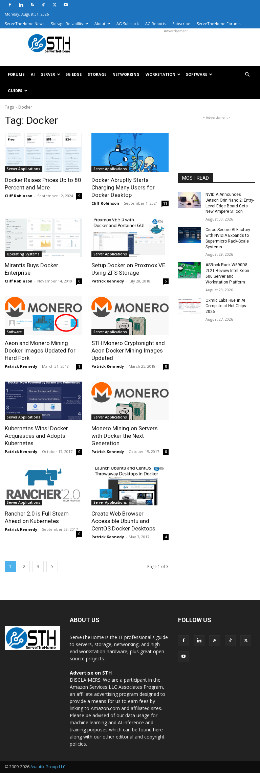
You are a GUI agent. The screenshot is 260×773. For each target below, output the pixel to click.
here (158, 729)
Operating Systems (23, 254)
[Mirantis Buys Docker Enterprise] (43, 238)
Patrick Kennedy (107, 280)
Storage (97, 74)
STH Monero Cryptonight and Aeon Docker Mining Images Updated (128, 350)
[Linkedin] (21, 4)
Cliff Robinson (18, 195)
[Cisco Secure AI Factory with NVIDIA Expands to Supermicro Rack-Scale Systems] (189, 235)
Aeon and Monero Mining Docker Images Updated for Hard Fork (40, 350)
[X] (54, 4)
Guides (15, 90)
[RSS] (32, 4)
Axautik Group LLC (48, 767)
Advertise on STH (91, 672)
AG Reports (155, 23)
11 (165, 203)
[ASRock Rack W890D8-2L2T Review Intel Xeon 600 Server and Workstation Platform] (189, 270)
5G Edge (74, 74)
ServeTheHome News (24, 23)
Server (48, 74)
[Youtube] (66, 4)
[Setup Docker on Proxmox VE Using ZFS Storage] (130, 238)
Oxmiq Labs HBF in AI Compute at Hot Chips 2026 (225, 306)
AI (33, 74)
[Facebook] (10, 4)
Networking (125, 74)
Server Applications (23, 168)
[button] (247, 74)
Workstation (160, 74)
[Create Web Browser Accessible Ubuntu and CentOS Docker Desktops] (130, 486)
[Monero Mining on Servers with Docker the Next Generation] (130, 401)
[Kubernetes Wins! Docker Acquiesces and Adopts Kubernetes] (43, 401)
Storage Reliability (67, 23)
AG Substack (127, 23)
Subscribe (181, 23)
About (99, 23)
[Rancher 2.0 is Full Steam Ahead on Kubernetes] (43, 486)
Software (196, 74)
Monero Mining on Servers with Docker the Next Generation (124, 436)
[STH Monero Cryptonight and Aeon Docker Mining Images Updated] (130, 315)
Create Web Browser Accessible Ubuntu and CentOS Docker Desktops (123, 521)
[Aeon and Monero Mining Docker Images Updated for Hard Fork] (43, 315)
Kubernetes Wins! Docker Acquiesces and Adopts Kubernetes (36, 436)
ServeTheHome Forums (218, 23)
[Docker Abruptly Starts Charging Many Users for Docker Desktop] (130, 152)
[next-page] (52, 566)
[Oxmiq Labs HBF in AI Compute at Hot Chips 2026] (189, 306)
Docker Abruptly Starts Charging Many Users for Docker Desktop (123, 187)
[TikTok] (43, 4)
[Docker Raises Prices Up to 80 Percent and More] (43, 152)
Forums (16, 74)
